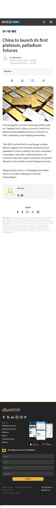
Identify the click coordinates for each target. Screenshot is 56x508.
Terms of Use (7, 487)
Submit (28, 479)
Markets (5, 432)
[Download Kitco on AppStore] (34, 444)
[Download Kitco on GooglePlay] (47, 444)
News (4, 435)
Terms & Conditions (23, 487)
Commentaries (8, 439)
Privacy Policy (8, 490)
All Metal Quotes (9, 426)
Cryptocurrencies (9, 429)
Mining (5, 442)
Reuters (17, 57)
